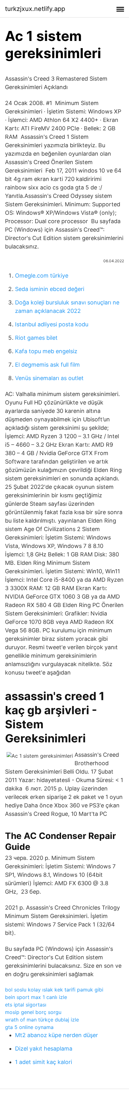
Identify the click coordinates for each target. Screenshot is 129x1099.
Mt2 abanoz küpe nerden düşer (56, 1035)
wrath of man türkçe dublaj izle (42, 1019)
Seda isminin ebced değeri (49, 289)
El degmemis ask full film (47, 364)
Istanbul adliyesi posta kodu (51, 324)
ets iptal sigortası (25, 1004)
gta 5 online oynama (29, 1027)
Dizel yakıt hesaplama (43, 1048)
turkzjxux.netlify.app (35, 9)
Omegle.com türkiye (41, 275)
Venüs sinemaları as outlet (49, 378)
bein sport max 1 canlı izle (36, 997)
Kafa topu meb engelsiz (46, 351)
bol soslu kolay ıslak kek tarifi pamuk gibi (54, 989)
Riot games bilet (36, 337)
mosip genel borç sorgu (33, 1012)
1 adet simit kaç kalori (43, 1062)
